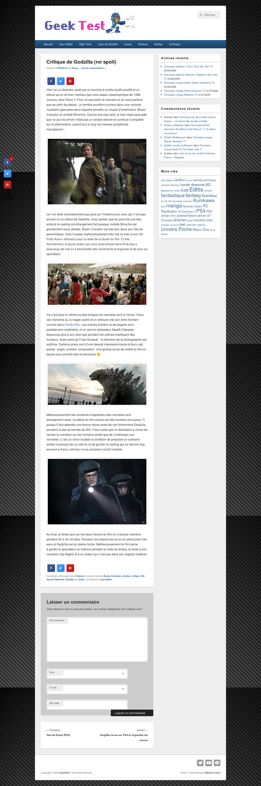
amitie (189, 180)
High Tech (85, 44)
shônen (180, 219)
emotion (208, 190)
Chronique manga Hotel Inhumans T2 (184, 90)
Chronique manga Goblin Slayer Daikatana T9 (189, 82)
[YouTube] (208, 763)
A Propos (174, 44)
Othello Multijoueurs (175, 137)
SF (209, 215)
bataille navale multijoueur (178, 145)
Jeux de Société (108, 44)
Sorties (158, 44)
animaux (209, 179)
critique (135, 576)
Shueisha (167, 220)
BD (208, 184)
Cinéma (143, 44)
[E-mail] (217, 763)
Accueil (48, 44)
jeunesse (177, 201)
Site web (54, 703)
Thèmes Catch (212, 772)
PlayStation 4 (170, 211)
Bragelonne (167, 190)
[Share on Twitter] (61, 84)
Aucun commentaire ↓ (94, 68)
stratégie (165, 224)
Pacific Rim (72, 324)
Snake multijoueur (174, 125)
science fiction (186, 215)
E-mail (52, 687)
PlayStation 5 (188, 211)
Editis (196, 189)
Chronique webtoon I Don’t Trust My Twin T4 (188, 66)
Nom (51, 672)
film (143, 576)
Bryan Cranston (112, 576)
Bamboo (175, 185)
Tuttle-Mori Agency (195, 224)
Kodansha (187, 201)
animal (198, 180)
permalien (106, 579)
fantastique (173, 195)
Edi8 (185, 189)
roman (165, 215)
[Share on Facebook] (51, 84)
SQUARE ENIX (203, 220)
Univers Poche (176, 229)
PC (205, 206)
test (182, 224)
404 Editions (167, 180)
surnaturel (174, 224)
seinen (201, 215)
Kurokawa (203, 199)
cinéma (126, 576)
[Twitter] (200, 763)
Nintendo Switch (192, 206)
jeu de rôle (166, 201)
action (180, 179)
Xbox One (201, 229)
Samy (75, 68)
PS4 (200, 210)
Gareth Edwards (55, 579)
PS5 (209, 211)
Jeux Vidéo (66, 44)
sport (190, 220)
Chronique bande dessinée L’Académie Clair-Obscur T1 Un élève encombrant (190, 129)
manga (174, 205)
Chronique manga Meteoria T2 (180, 94)
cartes (177, 190)
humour (209, 195)
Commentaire (57, 620)
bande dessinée (193, 184)
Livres (127, 44)
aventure (165, 185)
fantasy (193, 194)
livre (163, 206)
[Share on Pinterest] (70, 84)
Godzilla (69, 579)
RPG (173, 216)
